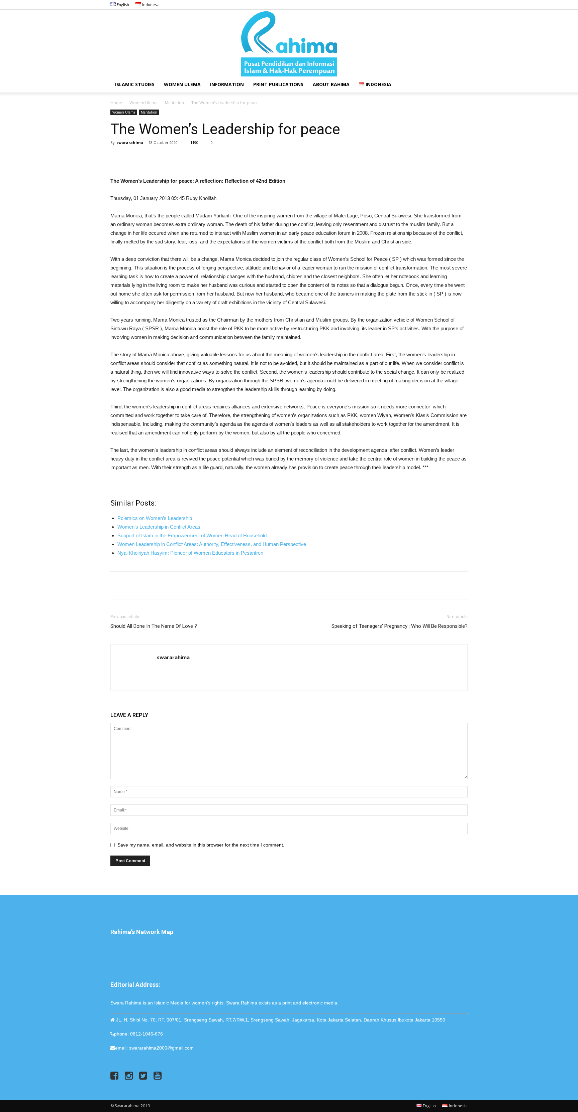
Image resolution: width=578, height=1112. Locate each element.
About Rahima (331, 84)
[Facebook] (429, 4)
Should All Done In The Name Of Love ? (153, 626)
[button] (460, 85)
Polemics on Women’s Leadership (154, 518)
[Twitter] (452, 4)
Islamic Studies (135, 84)
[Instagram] (441, 4)
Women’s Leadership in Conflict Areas (158, 527)
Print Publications (278, 84)
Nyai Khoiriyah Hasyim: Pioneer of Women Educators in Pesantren (190, 553)
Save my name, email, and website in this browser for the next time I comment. (200, 845)
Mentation (174, 103)
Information (227, 84)
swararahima (129, 142)
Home (116, 103)
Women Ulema (182, 84)
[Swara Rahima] (289, 43)
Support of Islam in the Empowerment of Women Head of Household (192, 535)
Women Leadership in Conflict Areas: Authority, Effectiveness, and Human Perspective (211, 544)
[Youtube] (463, 4)
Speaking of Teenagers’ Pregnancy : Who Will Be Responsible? (399, 626)
